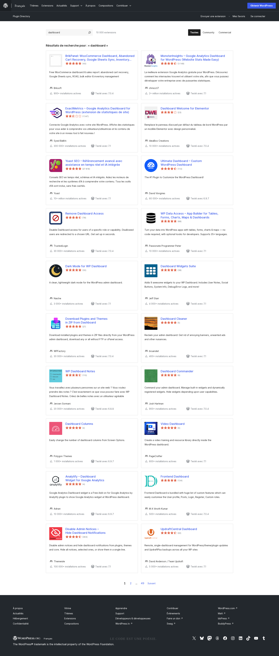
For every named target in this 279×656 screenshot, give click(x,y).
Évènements (173, 613)
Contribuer (172, 608)
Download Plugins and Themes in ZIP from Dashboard (86, 320)
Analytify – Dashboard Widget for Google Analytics (84, 478)
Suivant (151, 583)
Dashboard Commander (177, 371)
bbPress (224, 618)
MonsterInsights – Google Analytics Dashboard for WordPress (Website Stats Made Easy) (193, 57)
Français (48, 638)
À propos (18, 608)
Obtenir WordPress (261, 5)
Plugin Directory (21, 16)
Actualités (18, 613)
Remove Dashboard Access (84, 213)
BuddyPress (226, 623)
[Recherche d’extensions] (89, 32)
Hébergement (20, 618)
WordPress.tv (124, 623)
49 (142, 583)
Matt (222, 613)
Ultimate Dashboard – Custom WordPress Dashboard (181, 162)
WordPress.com (228, 608)
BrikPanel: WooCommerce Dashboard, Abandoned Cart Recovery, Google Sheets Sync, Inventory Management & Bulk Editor (99, 58)
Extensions (70, 618)
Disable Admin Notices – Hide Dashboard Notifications (85, 530)
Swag (171, 623)
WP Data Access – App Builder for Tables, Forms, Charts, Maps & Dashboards (189, 215)
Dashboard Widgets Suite (178, 266)
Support (119, 613)
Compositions (71, 623)
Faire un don (175, 618)
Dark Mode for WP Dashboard (86, 266)
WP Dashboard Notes (80, 371)
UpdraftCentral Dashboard (179, 529)
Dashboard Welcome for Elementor (185, 108)
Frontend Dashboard (175, 476)
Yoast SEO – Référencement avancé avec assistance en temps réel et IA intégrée (93, 162)
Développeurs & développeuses (132, 618)
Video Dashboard (173, 423)
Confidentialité (21, 623)
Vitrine (67, 608)
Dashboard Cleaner (174, 318)
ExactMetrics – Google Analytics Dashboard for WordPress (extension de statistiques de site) (97, 110)
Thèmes (68, 613)
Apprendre (121, 608)
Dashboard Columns (79, 423)
